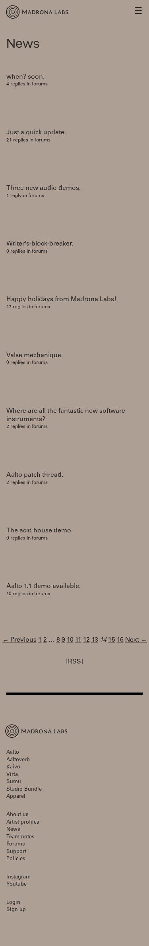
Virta (12, 775)
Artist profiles (22, 822)
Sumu (13, 782)
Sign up (16, 910)
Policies (15, 859)
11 (78, 640)
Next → (136, 640)
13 (94, 640)
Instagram (18, 877)
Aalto (12, 752)
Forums (15, 844)
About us (17, 815)
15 (111, 640)
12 (86, 640)
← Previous (19, 640)
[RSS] (74, 662)
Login (13, 902)
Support (16, 852)
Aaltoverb (18, 760)
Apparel (15, 796)
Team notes (20, 837)
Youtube (16, 884)
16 (120, 640)
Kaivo (13, 767)
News (13, 829)
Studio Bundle (24, 789)
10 (70, 640)
